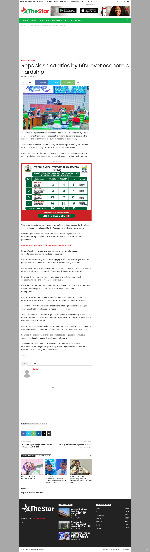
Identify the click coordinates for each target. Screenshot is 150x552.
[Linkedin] (38, 433)
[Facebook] (118, 1)
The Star (25, 355)
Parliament (30, 25)
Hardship (29, 423)
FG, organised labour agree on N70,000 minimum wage (75, 445)
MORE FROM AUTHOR (43, 455)
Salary (44, 423)
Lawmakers (37, 423)
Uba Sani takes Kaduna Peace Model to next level (31, 478)
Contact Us (125, 549)
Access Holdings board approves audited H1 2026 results (79, 512)
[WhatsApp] (33, 433)
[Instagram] (121, 1)
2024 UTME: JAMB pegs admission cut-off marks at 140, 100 (37, 445)
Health (85, 1)
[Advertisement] (75, 43)
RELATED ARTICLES (28, 455)
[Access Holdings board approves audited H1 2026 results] (64, 512)
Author (24, 364)
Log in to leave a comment (32, 492)
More (93, 1)
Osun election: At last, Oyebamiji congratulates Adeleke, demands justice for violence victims (55, 479)
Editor (24, 76)
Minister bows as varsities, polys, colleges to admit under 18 (46, 245)
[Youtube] (128, 1)
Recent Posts (34, 364)
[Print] (49, 433)
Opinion (24, 474)
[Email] (44, 433)
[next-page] (90, 455)
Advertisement (114, 549)
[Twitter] (124, 1)
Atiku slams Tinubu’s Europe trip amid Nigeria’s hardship (80, 535)
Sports (98, 525)
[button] (127, 20)
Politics (64, 1)
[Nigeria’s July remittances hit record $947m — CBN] (64, 525)
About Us (105, 549)
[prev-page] (88, 455)
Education (99, 528)
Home (49, 1)
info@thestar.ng (38, 518)
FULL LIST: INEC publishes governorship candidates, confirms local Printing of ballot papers (81, 479)
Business (75, 1)
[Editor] (27, 373)
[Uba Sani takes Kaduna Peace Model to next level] (32, 467)
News (55, 1)
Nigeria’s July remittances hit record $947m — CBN (81, 524)
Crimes (98, 512)
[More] (78, 82)
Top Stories (100, 515)
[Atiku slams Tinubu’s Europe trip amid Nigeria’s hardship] (64, 536)
